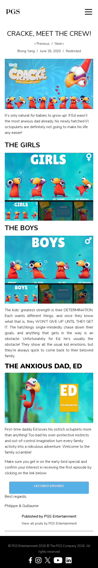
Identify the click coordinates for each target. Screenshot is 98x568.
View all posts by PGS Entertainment (49, 523)
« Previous (41, 43)
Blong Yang (26, 51)
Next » (59, 43)
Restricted (73, 51)
